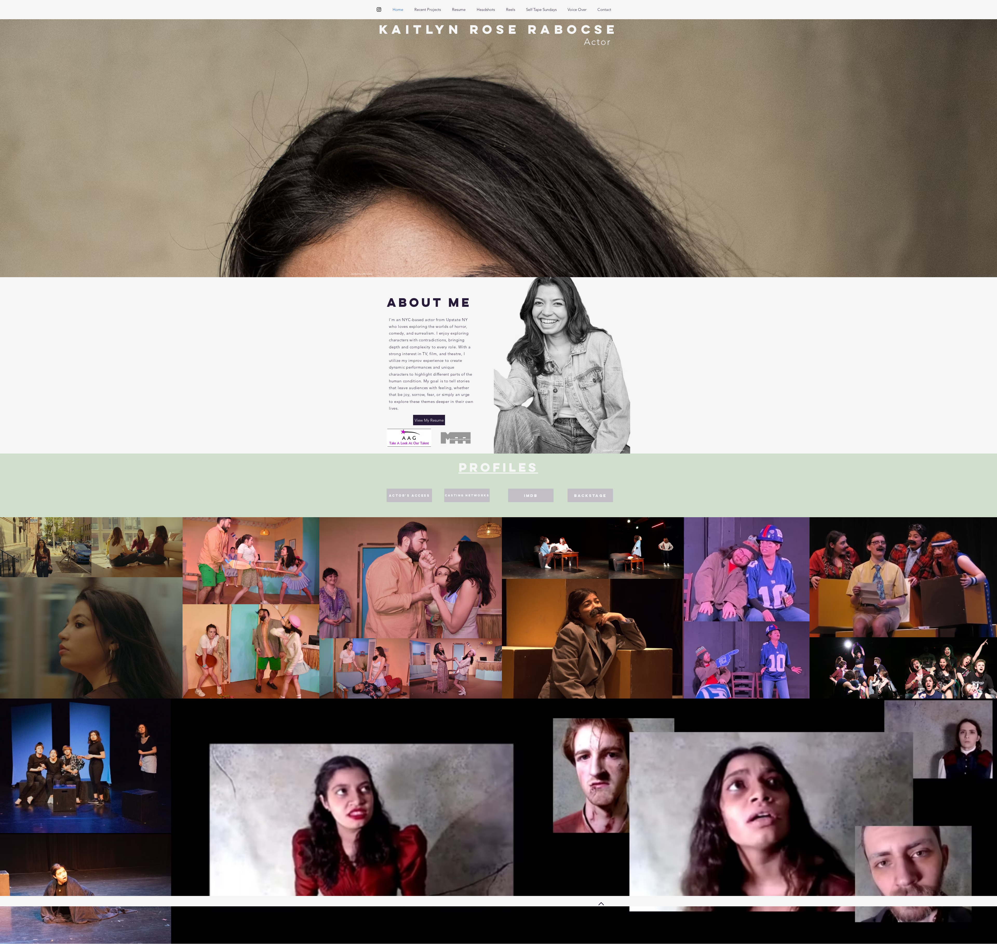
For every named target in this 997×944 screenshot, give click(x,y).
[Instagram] (379, 9)
